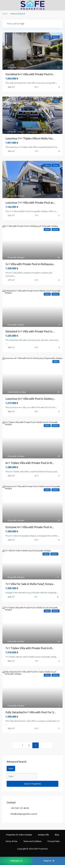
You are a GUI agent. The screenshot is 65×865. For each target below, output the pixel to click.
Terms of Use (11, 841)
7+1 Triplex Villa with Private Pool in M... (29, 648)
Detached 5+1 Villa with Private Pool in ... (30, 331)
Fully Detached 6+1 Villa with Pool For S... (30, 712)
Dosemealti (13, 392)
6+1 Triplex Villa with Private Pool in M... (29, 462)
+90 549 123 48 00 (20, 808)
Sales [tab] (10, 768)
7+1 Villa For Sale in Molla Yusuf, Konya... (30, 583)
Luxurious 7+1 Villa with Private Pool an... (30, 202)
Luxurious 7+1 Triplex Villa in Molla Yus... (29, 138)
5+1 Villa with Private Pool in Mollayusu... (30, 264)
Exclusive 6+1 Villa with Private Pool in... (29, 527)
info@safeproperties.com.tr (24, 813)
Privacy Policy (54, 841)
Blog (57, 835)
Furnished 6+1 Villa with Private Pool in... (29, 74)
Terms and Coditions (32, 841)
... (56, 83)
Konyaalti (12, 67)
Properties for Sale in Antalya (19, 835)
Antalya (20, 67)
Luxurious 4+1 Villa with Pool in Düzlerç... (30, 398)
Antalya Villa (43, 835)
